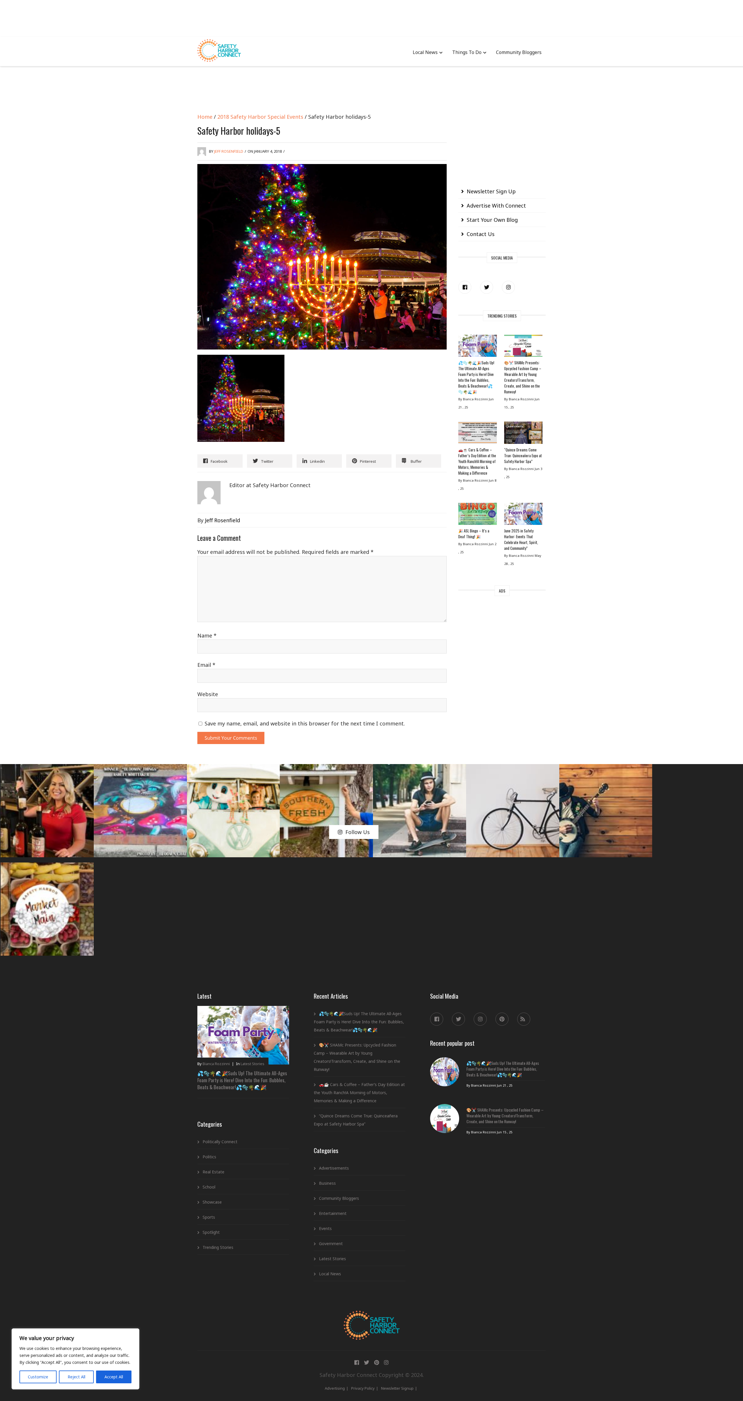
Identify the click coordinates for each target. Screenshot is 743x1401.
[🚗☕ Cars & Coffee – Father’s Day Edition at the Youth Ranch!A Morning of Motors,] (477, 434)
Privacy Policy (363, 1388)
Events (325, 1228)
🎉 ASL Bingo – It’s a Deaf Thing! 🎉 (473, 533)
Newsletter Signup (397, 1388)
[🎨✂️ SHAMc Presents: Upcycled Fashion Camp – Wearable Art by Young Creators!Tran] (523, 347)
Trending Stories (218, 1247)
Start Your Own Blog (492, 219)
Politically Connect (220, 1141)
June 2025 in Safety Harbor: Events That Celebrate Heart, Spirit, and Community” (521, 539)
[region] (75, 1358)
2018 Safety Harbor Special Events (260, 116)
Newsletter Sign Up (491, 191)
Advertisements (334, 1168)
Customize (38, 1377)
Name (207, 635)
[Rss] (523, 1019)
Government (331, 1243)
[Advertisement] (371, 17)
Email (206, 664)
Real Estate (213, 1172)
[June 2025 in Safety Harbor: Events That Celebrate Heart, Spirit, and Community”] (523, 515)
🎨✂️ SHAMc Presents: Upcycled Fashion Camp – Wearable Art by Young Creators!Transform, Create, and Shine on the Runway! (522, 377)
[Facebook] (464, 287)
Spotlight (211, 1232)
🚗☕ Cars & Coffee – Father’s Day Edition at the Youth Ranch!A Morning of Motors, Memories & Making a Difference (477, 461)
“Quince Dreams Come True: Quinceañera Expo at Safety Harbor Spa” (523, 455)
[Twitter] (486, 287)
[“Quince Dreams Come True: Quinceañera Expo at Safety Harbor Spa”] (523, 434)
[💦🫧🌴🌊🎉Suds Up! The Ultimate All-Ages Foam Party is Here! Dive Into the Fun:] (477, 347)
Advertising (335, 1388)
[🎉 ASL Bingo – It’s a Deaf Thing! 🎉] (477, 515)
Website (207, 694)
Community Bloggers (519, 52)
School (209, 1187)
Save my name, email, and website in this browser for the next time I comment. (305, 723)
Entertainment (333, 1213)
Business (327, 1183)
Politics (209, 1156)
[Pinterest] (501, 1019)
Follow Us (357, 832)
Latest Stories (252, 1063)
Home (204, 116)
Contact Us (481, 234)
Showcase (212, 1202)
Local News (425, 52)
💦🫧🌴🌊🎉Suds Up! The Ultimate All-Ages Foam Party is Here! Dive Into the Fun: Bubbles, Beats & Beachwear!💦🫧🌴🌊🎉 (476, 377)
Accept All (113, 1377)
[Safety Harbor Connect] (372, 1317)
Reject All (76, 1377)
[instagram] (508, 287)
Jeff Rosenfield (228, 151)
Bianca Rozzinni (216, 1063)
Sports (209, 1217)
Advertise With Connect (496, 205)
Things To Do (466, 52)
